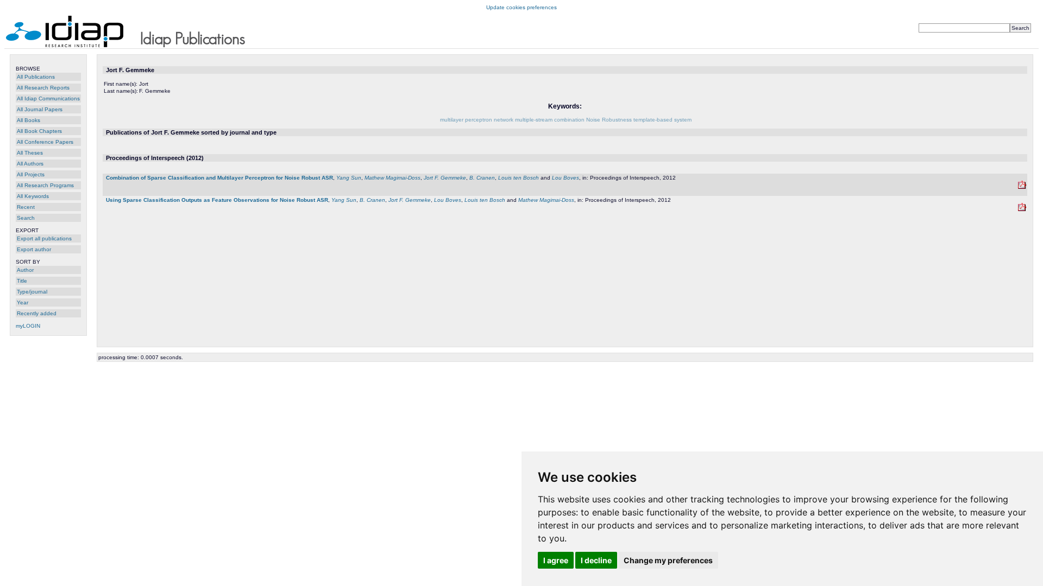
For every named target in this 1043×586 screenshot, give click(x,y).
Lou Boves (565, 178)
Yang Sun (348, 178)
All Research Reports (43, 88)
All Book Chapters (39, 131)
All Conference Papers (45, 142)
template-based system (662, 120)
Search (26, 218)
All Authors (30, 164)
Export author (34, 249)
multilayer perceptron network (476, 120)
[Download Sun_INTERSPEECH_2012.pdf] (1022, 187)
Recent (26, 207)
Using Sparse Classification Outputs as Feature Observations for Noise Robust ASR (217, 200)
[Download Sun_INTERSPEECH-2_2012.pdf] (1022, 209)
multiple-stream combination (550, 120)
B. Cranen (482, 178)
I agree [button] (555, 560)
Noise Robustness (609, 120)
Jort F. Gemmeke (445, 178)
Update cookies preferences (521, 7)
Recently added (36, 313)
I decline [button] (596, 560)
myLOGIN (28, 326)
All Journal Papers (39, 109)
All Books (28, 120)
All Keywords (33, 196)
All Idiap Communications (48, 98)
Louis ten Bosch (518, 178)
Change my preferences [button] (668, 560)
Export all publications (44, 238)
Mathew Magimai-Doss (392, 178)
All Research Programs (45, 185)
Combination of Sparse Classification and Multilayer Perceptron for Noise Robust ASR (219, 178)
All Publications (36, 77)
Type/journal (32, 292)
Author (25, 270)
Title (22, 281)
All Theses (30, 153)
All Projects (31, 174)
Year (22, 302)
